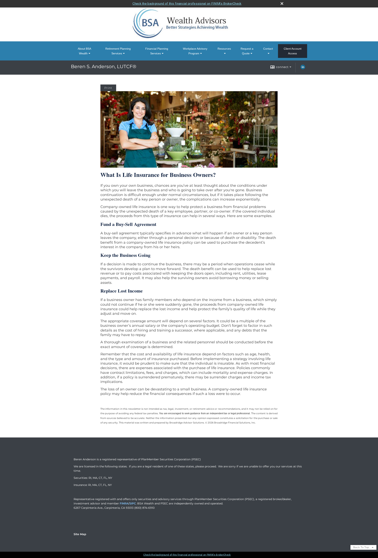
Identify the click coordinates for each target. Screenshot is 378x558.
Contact (268, 48)
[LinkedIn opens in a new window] (302, 68)
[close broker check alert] (282, 3)
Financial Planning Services (156, 51)
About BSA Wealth (84, 51)
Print (108, 88)
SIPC (132, 503)
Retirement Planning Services (118, 51)
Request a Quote (247, 51)
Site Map (80, 534)
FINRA (124, 503)
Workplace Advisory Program (195, 51)
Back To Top (361, 547)
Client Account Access (292, 51)
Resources (224, 48)
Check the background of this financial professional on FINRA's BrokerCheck (186, 4)
